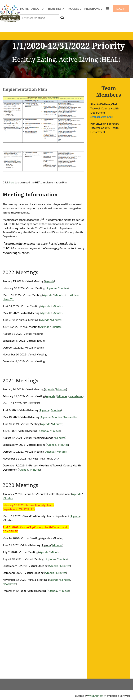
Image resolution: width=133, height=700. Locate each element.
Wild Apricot (95, 695)
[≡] (107, 8)
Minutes (63, 288)
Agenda (49, 281)
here (11, 182)
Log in (120, 8)
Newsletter (76, 396)
